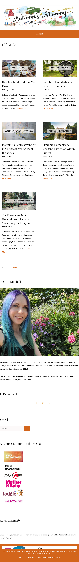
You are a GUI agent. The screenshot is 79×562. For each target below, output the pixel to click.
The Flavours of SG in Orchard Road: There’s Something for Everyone (16, 219)
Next (16, 267)
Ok (20, 557)
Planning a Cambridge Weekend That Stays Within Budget (59, 149)
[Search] (27, 428)
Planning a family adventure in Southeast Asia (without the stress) (19, 149)
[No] (76, 555)
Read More (21, 108)
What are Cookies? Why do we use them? (43, 557)
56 (10, 267)
